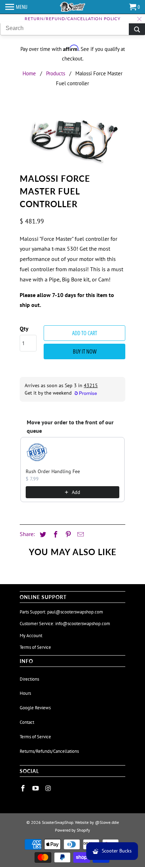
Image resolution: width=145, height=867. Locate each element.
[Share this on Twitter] (42, 534)
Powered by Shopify (72, 830)
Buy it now (84, 351)
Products (55, 73)
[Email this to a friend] (79, 534)
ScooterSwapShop (57, 822)
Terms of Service (35, 647)
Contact (27, 722)
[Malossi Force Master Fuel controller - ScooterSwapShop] (72, 138)
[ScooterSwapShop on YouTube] (36, 788)
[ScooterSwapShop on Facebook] (23, 788)
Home (29, 73)
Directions (29, 679)
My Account (31, 636)
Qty (24, 328)
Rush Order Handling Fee (53, 471)
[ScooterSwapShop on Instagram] (49, 788)
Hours (25, 693)
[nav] (16, 7)
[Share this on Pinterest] (67, 534)
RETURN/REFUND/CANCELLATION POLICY (72, 18)
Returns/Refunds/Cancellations (49, 751)
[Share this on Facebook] (54, 534)
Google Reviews (35, 708)
